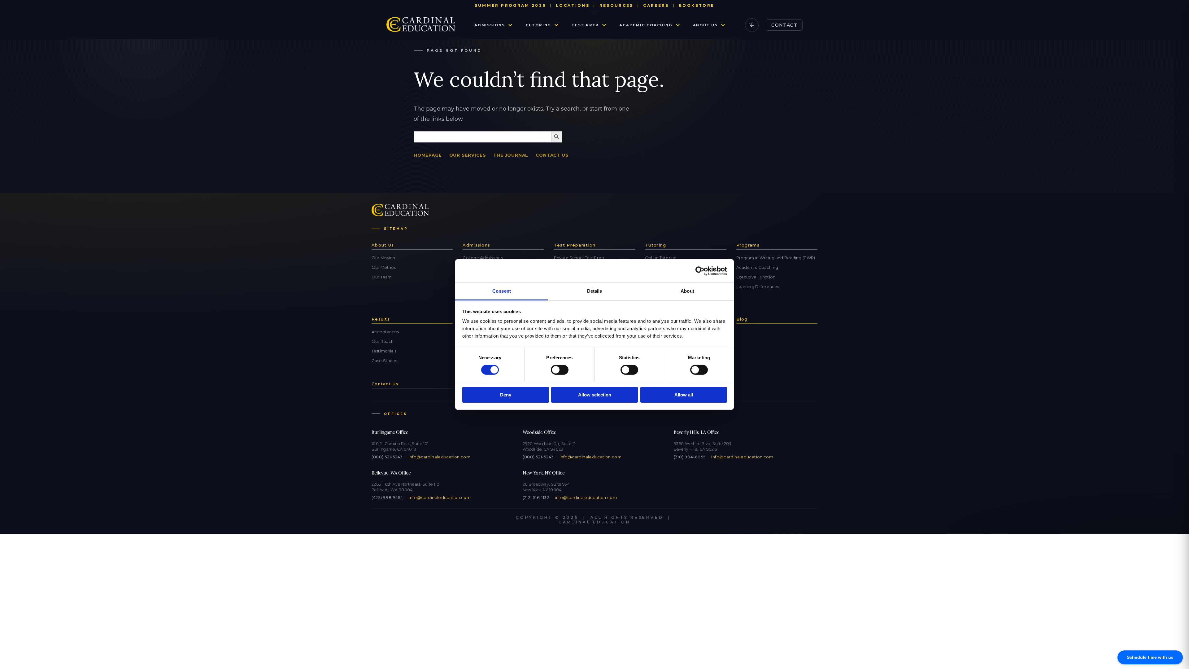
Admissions (489, 25)
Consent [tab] (501, 291)
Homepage (428, 155)
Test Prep (585, 25)
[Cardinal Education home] (420, 25)
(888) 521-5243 (387, 457)
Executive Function (755, 276)
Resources (616, 5)
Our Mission (383, 257)
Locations (573, 5)
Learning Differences (757, 286)
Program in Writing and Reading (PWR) (775, 257)
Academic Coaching (645, 25)
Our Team (382, 276)
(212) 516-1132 (536, 497)
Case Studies (385, 360)
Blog (742, 319)
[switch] (559, 370)
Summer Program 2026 (510, 5)
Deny (505, 394)
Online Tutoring (661, 257)
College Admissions (483, 257)
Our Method (384, 267)
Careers (656, 5)
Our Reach (383, 341)
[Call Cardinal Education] (752, 25)
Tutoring (538, 25)
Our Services (467, 155)
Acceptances (385, 331)
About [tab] (687, 291)
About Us (705, 25)
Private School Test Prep (579, 257)
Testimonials (384, 350)
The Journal (510, 155)
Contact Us (552, 155)
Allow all (683, 394)
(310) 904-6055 (689, 457)
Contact (784, 25)
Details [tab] (594, 291)
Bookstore (696, 5)
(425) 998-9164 (387, 497)
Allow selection (594, 394)
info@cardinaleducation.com (439, 457)
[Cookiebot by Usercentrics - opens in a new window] (700, 270)
